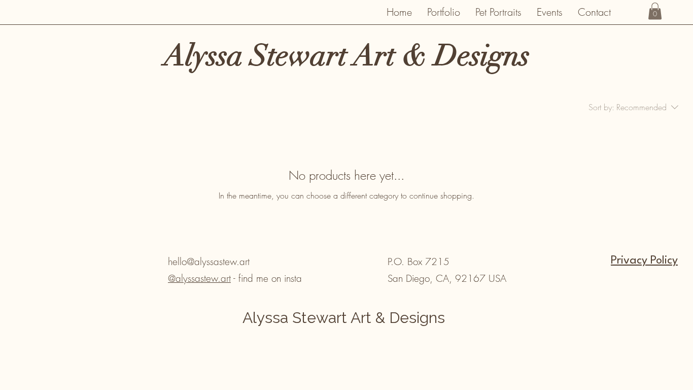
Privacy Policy (644, 260)
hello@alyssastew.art (209, 261)
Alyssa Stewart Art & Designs (343, 318)
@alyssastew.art (199, 278)
